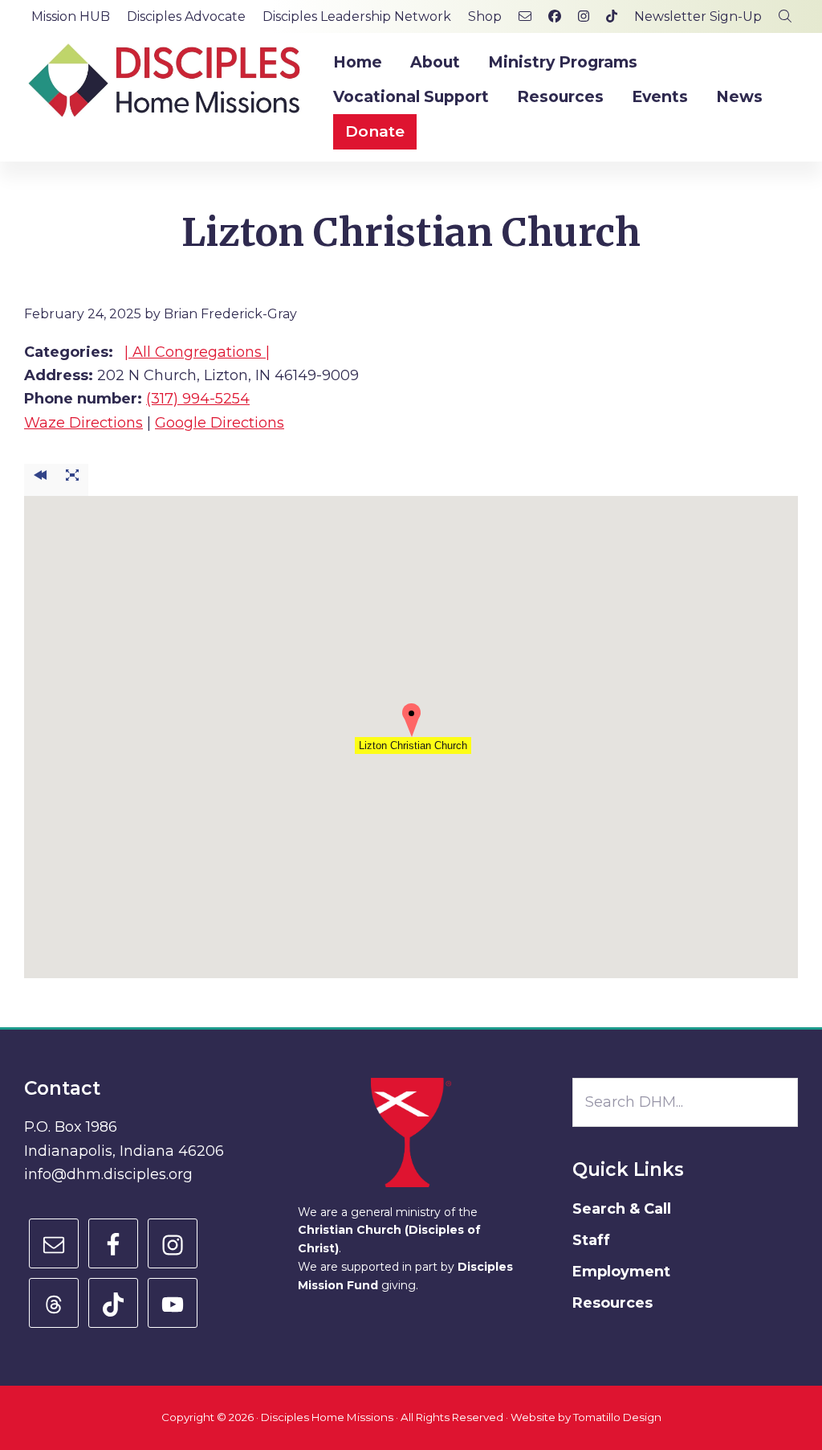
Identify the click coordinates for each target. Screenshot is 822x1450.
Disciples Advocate (186, 16)
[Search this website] (785, 16)
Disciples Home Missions (327, 1417)
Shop (485, 16)
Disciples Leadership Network (356, 16)
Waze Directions (83, 423)
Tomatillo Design (617, 1417)
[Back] (40, 480)
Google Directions (219, 423)
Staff (591, 1240)
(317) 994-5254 (198, 399)
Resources (612, 1303)
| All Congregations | (197, 352)
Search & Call (621, 1209)
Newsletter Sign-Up (698, 16)
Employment (621, 1271)
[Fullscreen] (72, 480)
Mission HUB (70, 16)
